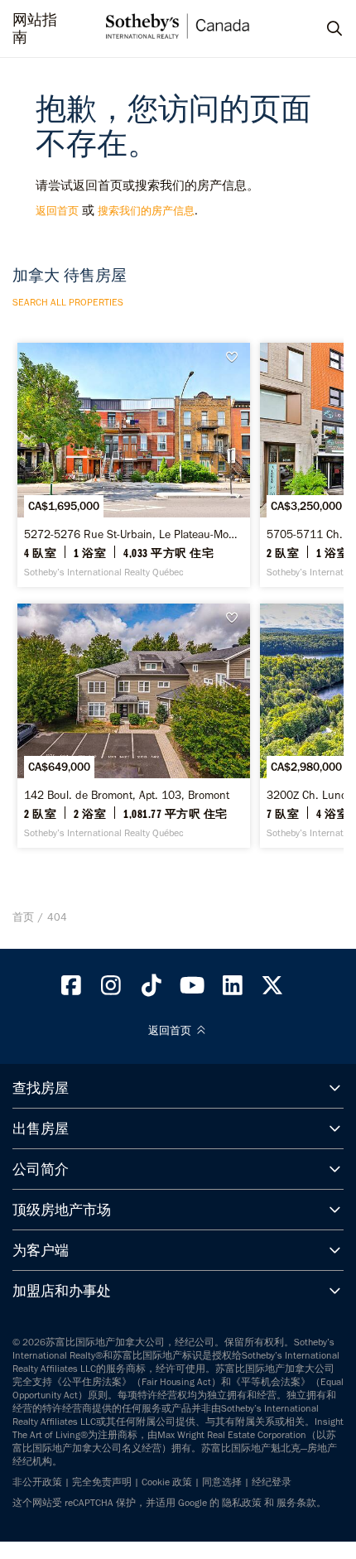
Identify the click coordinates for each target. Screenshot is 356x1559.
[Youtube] (192, 989)
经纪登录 (271, 1482)
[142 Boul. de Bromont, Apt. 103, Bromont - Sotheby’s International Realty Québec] (133, 726)
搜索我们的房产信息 (146, 210)
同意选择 (222, 1482)
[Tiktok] (151, 989)
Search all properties (67, 302)
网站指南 (34, 29)
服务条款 (296, 1502)
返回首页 (57, 210)
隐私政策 (242, 1502)
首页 (23, 917)
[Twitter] (273, 989)
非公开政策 (37, 1482)
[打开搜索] (319, 29)
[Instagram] (112, 989)
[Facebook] (71, 989)
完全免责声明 (102, 1482)
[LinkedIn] (233, 989)
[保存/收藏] (236, 357)
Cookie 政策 (167, 1482)
